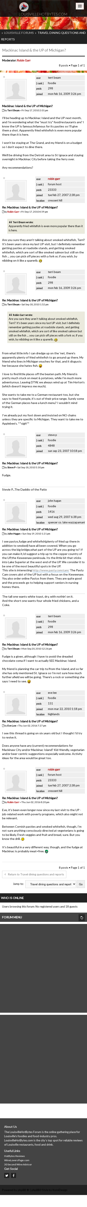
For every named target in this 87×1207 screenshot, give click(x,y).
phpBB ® (23, 1190)
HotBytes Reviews (14, 1156)
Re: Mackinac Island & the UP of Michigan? (30, 207)
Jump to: (18, 883)
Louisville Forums (19, 32)
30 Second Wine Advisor (18, 1164)
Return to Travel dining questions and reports (36, 874)
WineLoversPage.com (16, 1160)
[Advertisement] (43, 967)
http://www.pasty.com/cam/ (51, 570)
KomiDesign (60, 1190)
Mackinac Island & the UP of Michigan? (34, 50)
